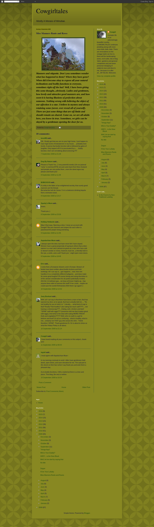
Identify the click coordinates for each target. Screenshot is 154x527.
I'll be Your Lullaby (108, 149)
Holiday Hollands (47, 222)
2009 (101, 107)
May (103, 169)
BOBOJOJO (45, 182)
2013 (101, 94)
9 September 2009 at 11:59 (51, 233)
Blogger (87, 513)
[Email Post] (59, 127)
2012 (101, 97)
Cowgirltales (52, 11)
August (104, 159)
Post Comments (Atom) (54, 391)
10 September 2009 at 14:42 (51, 289)
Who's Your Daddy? (108, 126)
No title (103, 140)
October (104, 116)
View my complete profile (106, 76)
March (103, 176)
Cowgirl (44, 336)
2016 (101, 84)
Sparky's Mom (46, 203)
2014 (101, 91)
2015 (101, 87)
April (103, 173)
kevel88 (44, 138)
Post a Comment (45, 382)
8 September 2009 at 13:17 (51, 196)
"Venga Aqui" (106, 123)
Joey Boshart (46, 296)
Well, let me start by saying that (51, 459)
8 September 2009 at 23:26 (51, 214)
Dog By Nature (47, 161)
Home (64, 387)
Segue (103, 146)
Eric (42, 264)
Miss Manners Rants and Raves (52, 475)
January (104, 182)
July (103, 163)
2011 (101, 101)
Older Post (86, 387)
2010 (101, 104)
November (105, 113)
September (105, 120)
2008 (101, 186)
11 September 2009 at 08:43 (51, 345)
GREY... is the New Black (49, 456)
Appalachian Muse (48, 240)
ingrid (43, 352)
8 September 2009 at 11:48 (51, 175)
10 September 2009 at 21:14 (51, 329)
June (103, 166)
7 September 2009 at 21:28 (51, 154)
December (105, 110)
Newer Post (41, 387)
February (105, 179)
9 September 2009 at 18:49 (51, 256)
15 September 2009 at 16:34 (51, 377)
